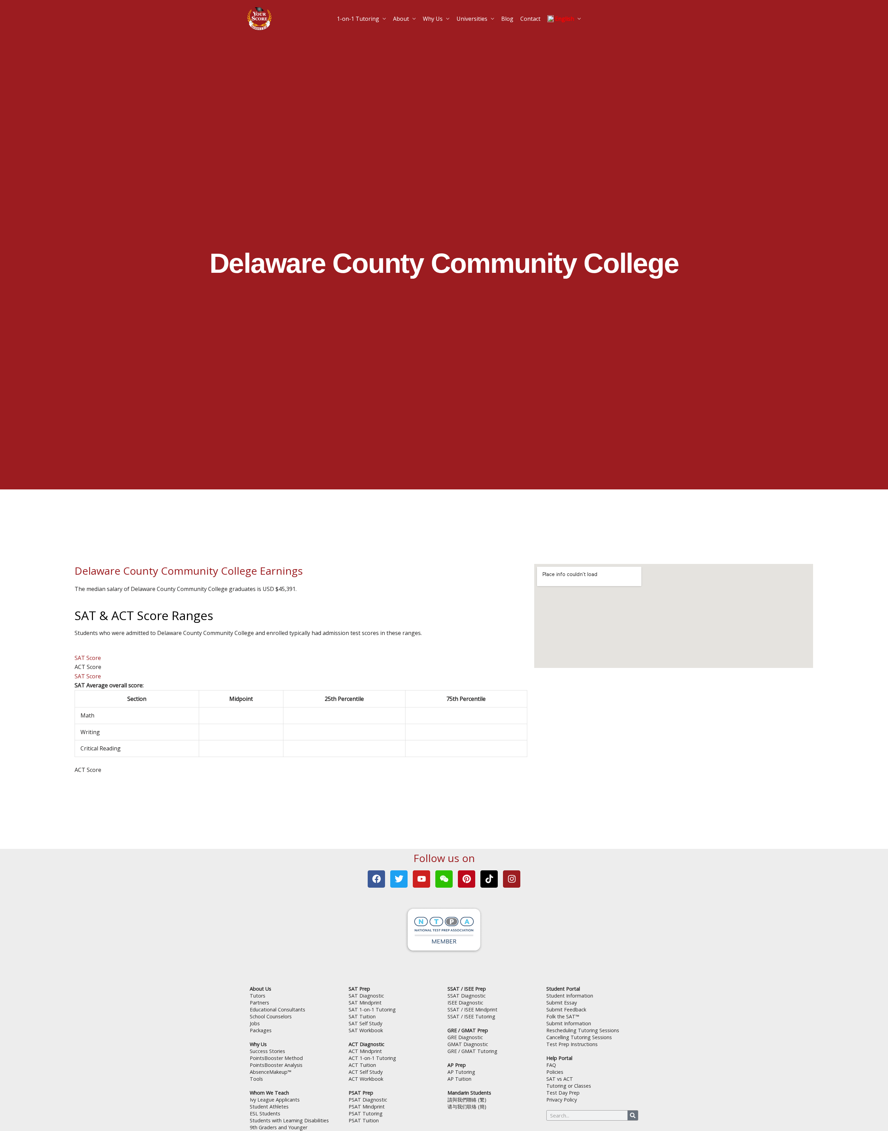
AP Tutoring (461, 1072)
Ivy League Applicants (275, 1099)
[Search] (632, 1115)
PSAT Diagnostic (368, 1099)
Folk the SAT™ (562, 1016)
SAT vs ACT (559, 1079)
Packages (261, 1030)
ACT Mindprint (365, 1051)
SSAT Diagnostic (466, 995)
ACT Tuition (362, 1065)
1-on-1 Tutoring (373, 16)
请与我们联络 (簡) (466, 1106)
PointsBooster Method (276, 1058)
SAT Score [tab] (88, 658)
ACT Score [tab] (88, 667)
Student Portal (563, 988)
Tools (256, 1079)
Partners (259, 1002)
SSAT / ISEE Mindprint (472, 1009)
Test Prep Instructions (572, 1044)
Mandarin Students (469, 1092)
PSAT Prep (361, 1092)
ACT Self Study (366, 1072)
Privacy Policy (561, 1099)
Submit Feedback (566, 1009)
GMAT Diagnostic (467, 1044)
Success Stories (267, 1051)
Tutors (257, 995)
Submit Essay (561, 1002)
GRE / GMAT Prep (467, 1030)
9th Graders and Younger (278, 1127)
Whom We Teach (269, 1092)
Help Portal (559, 1058)
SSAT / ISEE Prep (466, 988)
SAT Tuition (362, 1016)
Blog (498, 16)
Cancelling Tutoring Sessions (579, 1037)
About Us (260, 988)
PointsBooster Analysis (276, 1065)
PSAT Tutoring (366, 1113)
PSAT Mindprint (367, 1106)
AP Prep (456, 1065)
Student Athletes (269, 1106)
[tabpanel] (301, 719)
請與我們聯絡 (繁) (466, 1099)
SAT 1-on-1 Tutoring (372, 1009)
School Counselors (271, 1016)
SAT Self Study (365, 1023)
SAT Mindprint (365, 1002)
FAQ (551, 1065)
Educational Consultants (277, 1009)
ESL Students (265, 1113)
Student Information (569, 995)
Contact (517, 16)
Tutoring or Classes (568, 1085)
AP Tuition (459, 1079)
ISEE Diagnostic (465, 1002)
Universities (468, 16)
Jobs (255, 1023)
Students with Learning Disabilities (289, 1120)
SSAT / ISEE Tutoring (471, 1016)
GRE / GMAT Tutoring (472, 1051)
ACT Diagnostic (366, 1044)
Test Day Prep (563, 1092)
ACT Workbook (366, 1079)
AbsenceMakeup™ (270, 1072)
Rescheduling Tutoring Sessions (582, 1030)
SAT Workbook (366, 1030)
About (408, 16)
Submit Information (568, 1023)
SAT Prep (359, 988)
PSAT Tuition (364, 1120)
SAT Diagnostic (366, 995)
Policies (554, 1072)
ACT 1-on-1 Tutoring (372, 1058)
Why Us (435, 16)
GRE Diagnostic (465, 1037)
